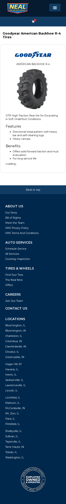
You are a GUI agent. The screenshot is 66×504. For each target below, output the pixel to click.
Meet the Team (14, 222)
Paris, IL (10, 418)
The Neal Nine (14, 280)
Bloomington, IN (15, 330)
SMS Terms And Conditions (22, 233)
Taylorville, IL (13, 441)
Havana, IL (11, 369)
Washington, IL (14, 457)
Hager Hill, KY (13, 364)
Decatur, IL (12, 351)
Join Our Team (14, 300)
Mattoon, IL (12, 402)
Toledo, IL (11, 452)
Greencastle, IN (14, 357)
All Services (12, 253)
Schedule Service (15, 248)
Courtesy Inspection (17, 259)
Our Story (11, 212)
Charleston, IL (13, 336)
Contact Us (16, 308)
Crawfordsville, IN (15, 346)
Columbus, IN (13, 341)
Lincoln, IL (11, 390)
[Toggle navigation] (55, 7)
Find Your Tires (14, 274)
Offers (9, 285)
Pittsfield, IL (12, 424)
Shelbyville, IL (13, 431)
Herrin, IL (11, 374)
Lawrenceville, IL (15, 385)
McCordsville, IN (15, 408)
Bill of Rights (13, 217)
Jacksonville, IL (14, 380)
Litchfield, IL (12, 397)
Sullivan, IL (11, 436)
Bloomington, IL (15, 325)
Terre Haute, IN (14, 447)
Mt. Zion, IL (12, 413)
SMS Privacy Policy (17, 228)
